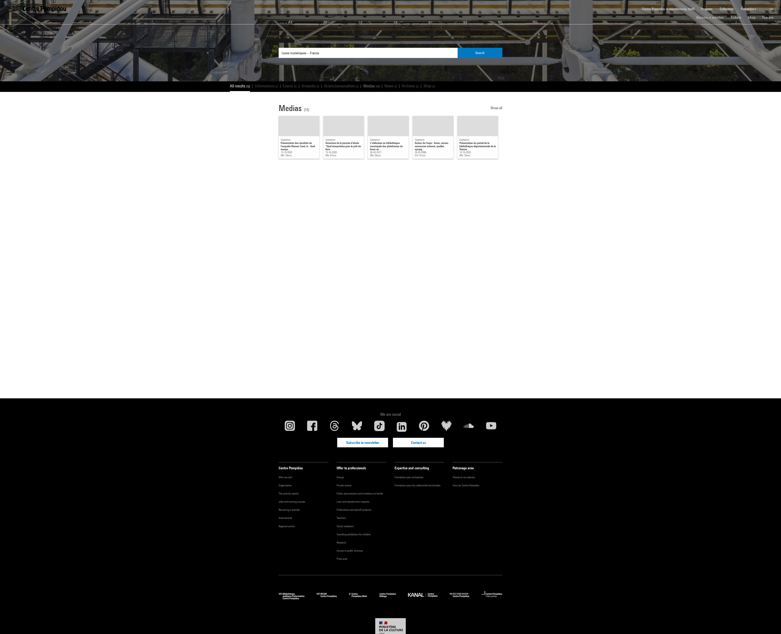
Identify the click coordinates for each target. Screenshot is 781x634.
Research (341, 542)
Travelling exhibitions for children (354, 534)
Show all (496, 108)
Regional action (287, 526)
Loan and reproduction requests (353, 501)
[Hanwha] (491, 598)
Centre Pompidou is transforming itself (670, 9)
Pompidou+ (749, 9)
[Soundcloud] (469, 427)
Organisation (285, 485)
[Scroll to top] (771, 624)
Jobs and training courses (292, 501)
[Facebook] (312, 427)
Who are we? (285, 477)
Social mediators (345, 526)
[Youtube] (491, 427)
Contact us (418, 442)
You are (768, 17)
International (285, 518)
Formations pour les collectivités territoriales (417, 485)
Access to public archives (350, 550)
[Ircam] (329, 598)
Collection (727, 9)
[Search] (763, 6)
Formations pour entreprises (409, 477)
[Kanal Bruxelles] (426, 598)
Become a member (711, 17)
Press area (342, 558)
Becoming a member (289, 509)
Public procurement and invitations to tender (360, 493)
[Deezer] (446, 427)
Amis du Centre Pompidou (466, 485)
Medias (371, 85)
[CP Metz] (361, 598)
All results (240, 85)
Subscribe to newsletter (362, 442)
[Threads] (334, 427)
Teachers (341, 518)
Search (480, 53)
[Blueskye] (357, 427)
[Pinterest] (424, 427)
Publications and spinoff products (354, 509)
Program (707, 9)
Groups (340, 477)
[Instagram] (290, 427)
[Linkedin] (401, 427)
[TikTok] (379, 427)
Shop (753, 17)
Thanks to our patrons (464, 477)
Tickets (736, 17)
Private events (344, 485)
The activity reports (289, 493)
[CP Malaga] (391, 598)
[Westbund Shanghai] (462, 598)
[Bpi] (294, 598)
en (772, 9)
